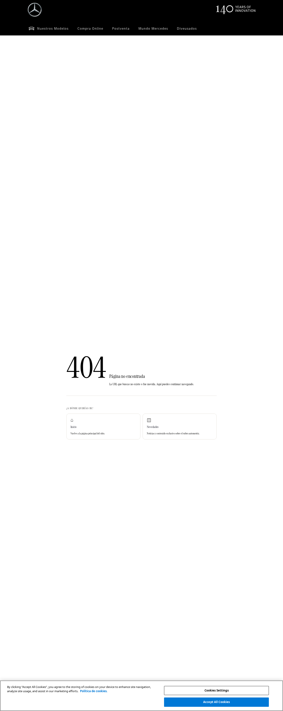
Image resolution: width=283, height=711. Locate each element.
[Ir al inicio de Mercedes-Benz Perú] (35, 10)
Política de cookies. (93, 691)
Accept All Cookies (216, 702)
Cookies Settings (217, 690)
